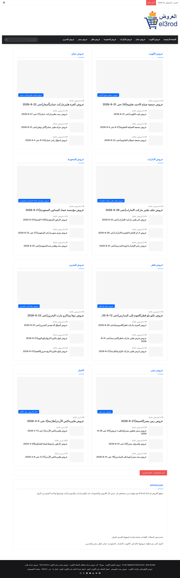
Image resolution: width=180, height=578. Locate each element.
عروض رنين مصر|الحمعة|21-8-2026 (142, 421)
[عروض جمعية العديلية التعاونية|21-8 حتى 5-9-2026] (156, 127)
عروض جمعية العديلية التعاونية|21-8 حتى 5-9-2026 (123, 127)
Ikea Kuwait (150, 565)
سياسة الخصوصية (33, 569)
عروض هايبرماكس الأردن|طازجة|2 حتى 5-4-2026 (55, 421)
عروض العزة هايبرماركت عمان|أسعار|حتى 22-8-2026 (53, 104)
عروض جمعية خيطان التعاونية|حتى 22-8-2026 (125, 140)
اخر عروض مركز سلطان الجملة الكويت (84, 565)
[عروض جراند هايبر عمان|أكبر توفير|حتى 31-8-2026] (76, 127)
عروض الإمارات (126, 39)
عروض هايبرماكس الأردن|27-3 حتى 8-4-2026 (46, 457)
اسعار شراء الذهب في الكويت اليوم (73, 569)
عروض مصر (82, 39)
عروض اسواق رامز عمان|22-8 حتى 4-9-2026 (46, 140)
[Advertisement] (90, 516)
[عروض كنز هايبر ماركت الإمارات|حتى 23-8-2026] (156, 220)
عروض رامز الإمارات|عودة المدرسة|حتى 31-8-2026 (123, 245)
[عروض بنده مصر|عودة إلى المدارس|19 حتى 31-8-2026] (156, 457)
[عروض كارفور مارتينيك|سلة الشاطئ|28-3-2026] (76, 444)
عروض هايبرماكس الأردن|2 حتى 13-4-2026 (47, 430)
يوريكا (102, 565)
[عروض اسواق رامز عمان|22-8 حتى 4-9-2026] (76, 140)
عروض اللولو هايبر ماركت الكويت (140, 569)
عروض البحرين (68, 39)
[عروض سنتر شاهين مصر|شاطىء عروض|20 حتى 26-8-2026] (156, 431)
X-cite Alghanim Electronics (133, 565)
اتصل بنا (55, 569)
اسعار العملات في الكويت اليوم (98, 569)
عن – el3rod (46, 569)
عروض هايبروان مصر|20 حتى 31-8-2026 (128, 443)
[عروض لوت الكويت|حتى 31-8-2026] (156, 114)
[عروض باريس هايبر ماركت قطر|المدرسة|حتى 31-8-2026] (156, 338)
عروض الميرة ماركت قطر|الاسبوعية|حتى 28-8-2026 (122, 325)
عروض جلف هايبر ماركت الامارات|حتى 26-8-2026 (134, 210)
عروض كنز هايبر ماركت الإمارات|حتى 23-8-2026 (124, 219)
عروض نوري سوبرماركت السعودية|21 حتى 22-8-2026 (42, 232)
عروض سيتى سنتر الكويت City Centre (54, 565)
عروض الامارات (155, 159)
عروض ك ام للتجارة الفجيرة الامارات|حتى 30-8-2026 (122, 232)
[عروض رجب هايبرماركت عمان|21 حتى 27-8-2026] (76, 114)
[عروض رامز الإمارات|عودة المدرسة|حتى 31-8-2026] (156, 246)
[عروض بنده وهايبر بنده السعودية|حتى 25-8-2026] (76, 246)
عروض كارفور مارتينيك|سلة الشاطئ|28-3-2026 (45, 443)
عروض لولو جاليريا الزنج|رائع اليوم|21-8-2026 (46, 338)
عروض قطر (95, 39)
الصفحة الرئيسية (170, 39)
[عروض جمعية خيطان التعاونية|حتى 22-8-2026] (156, 140)
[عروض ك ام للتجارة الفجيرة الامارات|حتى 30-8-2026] (156, 233)
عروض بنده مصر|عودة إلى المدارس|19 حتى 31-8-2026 (121, 457)
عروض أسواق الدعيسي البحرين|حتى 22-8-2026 (45, 325)
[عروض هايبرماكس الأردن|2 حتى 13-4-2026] (76, 431)
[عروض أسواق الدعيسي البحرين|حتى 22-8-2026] (76, 325)
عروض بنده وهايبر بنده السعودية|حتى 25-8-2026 (45, 245)
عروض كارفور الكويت (113, 565)
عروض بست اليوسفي (119, 569)
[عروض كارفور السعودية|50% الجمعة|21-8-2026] (76, 220)
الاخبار (81, 370)
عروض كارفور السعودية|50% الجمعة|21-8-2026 (45, 219)
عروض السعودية (110, 39)
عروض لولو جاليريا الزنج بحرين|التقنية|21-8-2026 (45, 351)
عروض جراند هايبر (31, 565)
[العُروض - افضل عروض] (160, 20)
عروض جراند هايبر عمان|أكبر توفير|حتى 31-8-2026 (44, 127)
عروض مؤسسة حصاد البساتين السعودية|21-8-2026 (55, 210)
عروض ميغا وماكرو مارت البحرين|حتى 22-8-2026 (55, 315)
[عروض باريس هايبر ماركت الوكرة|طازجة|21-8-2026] (156, 352)
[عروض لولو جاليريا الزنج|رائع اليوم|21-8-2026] (76, 338)
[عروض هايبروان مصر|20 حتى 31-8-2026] (156, 444)
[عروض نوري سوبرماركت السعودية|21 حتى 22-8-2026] (76, 233)
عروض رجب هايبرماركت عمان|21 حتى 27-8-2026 (44, 114)
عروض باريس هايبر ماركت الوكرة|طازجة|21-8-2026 (123, 351)
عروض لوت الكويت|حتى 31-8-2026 (130, 114)
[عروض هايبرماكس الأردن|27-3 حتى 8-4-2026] (76, 457)
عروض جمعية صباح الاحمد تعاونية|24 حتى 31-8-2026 (133, 104)
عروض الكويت (154, 39)
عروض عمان (140, 39)
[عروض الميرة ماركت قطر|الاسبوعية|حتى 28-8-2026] (156, 325)
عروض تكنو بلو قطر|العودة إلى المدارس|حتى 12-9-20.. (132, 315)
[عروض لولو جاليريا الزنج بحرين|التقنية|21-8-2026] (76, 352)
